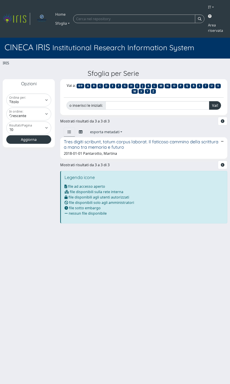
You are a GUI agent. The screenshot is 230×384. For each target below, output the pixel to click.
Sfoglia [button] (61, 23)
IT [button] (209, 7)
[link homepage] (16, 19)
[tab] (69, 132)
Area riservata (215, 28)
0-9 (80, 86)
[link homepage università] (42, 19)
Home (60, 14)
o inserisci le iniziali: (86, 105)
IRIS (6, 63)
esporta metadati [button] (104, 131)
